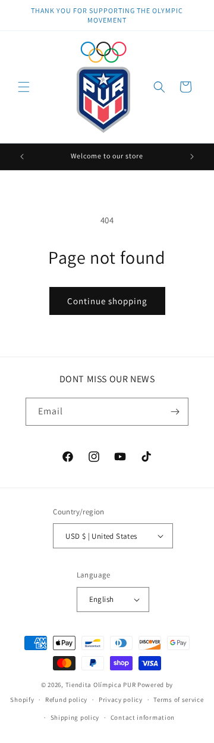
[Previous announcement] (22, 156)
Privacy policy (121, 699)
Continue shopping (107, 301)
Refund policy (66, 699)
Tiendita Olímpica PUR (101, 684)
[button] (24, 87)
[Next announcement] (192, 156)
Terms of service (178, 699)
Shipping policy (75, 717)
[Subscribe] (175, 412)
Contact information (143, 717)
